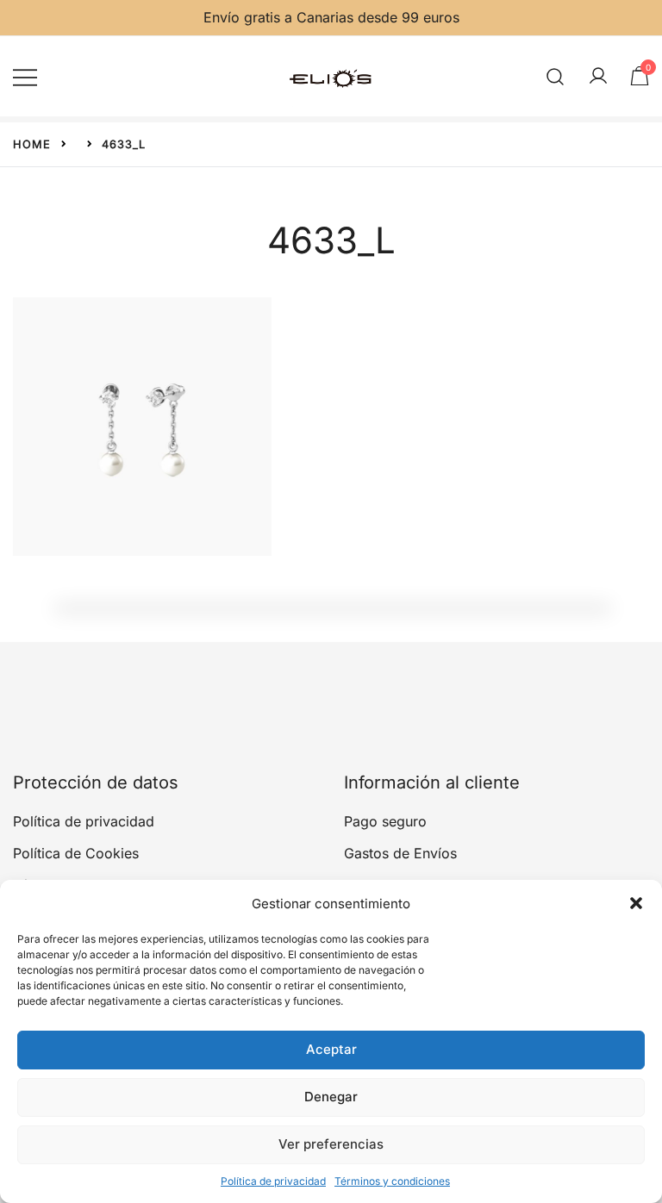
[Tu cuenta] (598, 76)
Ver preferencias (331, 1144)
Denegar (331, 1096)
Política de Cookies (76, 853)
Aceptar (331, 1049)
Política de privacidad (273, 1181)
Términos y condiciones (392, 1181)
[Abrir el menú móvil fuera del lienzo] (25, 76)
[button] (636, 903)
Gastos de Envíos (400, 853)
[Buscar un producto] (555, 76)
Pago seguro (385, 821)
